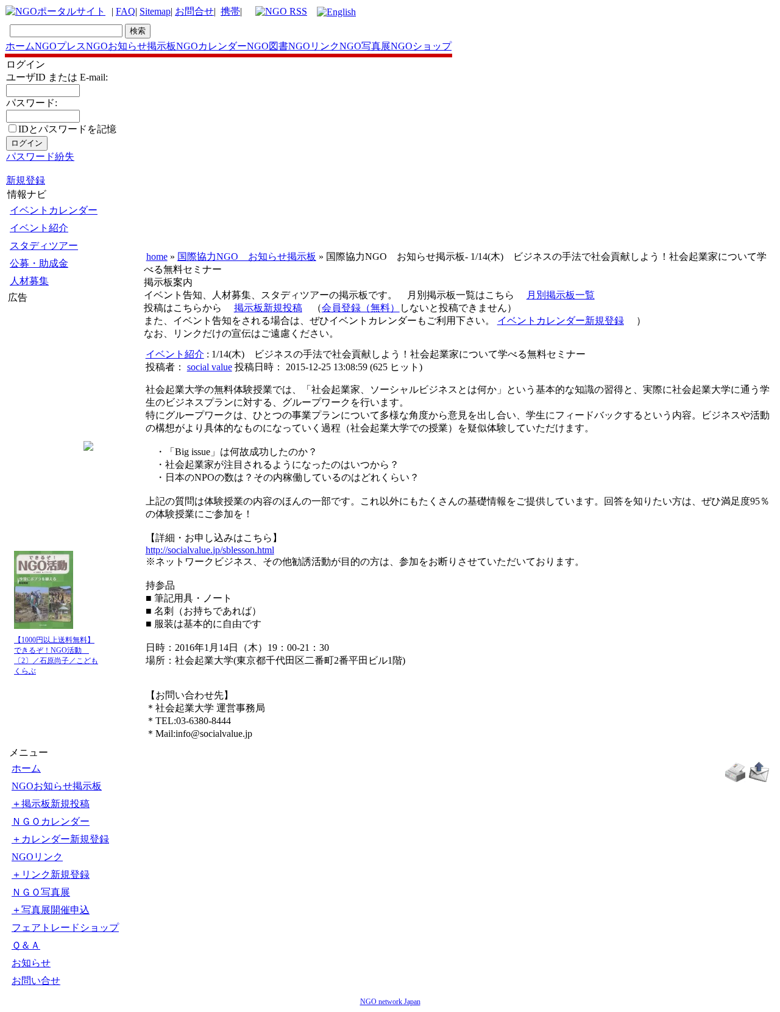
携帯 (230, 11)
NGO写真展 (365, 46)
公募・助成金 (39, 263)
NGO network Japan (390, 1001)
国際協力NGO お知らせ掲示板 (246, 256)
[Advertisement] (44, 377)
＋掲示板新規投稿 (51, 803)
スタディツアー (44, 245)
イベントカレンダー (54, 210)
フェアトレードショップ (65, 927)
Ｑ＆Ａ (26, 945)
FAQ (125, 11)
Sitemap (155, 11)
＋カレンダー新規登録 (60, 839)
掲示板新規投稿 (268, 308)
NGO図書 (267, 46)
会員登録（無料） (361, 308)
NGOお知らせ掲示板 (131, 46)
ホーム (20, 46)
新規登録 (25, 180)
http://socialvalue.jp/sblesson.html (210, 550)
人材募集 (29, 281)
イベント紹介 (39, 228)
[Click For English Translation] (336, 12)
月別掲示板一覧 (560, 295)
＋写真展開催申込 (51, 910)
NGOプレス (60, 46)
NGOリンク (313, 46)
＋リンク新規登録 (51, 874)
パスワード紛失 (40, 156)
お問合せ (194, 11)
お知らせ (31, 963)
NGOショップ (421, 46)
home (157, 256)
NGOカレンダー (211, 46)
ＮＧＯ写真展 (41, 892)
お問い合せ (36, 980)
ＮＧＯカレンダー (51, 821)
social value (209, 367)
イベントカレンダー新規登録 (560, 320)
